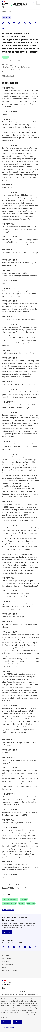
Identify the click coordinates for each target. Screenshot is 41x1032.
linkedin (19, 947)
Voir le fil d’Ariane (6, 11)
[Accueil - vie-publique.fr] (19, 4)
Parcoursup (31, 903)
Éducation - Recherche (10, 899)
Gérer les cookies (9, 1027)
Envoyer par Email (14, 23)
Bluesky (30, 947)
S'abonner (6, 932)
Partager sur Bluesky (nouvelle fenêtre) (3, 28)
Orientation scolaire (9, 903)
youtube (25, 947)
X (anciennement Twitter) (9, 947)
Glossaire (4, 974)
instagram (14, 947)
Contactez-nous (6, 955)
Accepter (6, 1022)
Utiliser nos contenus (7, 964)
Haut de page (9, 909)
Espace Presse (5, 961)
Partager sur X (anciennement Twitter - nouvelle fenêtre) (30, 23)
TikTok (35, 947)
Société (5, 57)
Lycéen (21, 903)
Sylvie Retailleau (7, 67)
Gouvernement (8, 887)
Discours (7, 18)
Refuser (17, 1022)
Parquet (7, 745)
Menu (38, 3)
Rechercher (33, 3)
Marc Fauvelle (6, 72)
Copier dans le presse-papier (19, 23)
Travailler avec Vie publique (9, 971)
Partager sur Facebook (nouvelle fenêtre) (25, 23)
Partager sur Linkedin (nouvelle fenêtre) (35, 23)
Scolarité (24, 899)
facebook (3, 947)
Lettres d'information (7, 958)
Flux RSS (4, 967)
